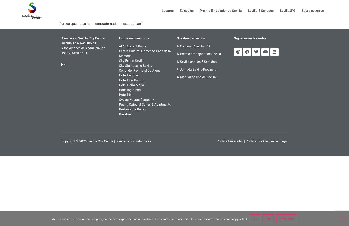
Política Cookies (257, 141)
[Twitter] (256, 52)
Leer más (287, 219)
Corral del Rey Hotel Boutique (139, 70)
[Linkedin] (274, 52)
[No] (342, 218)
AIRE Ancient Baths (132, 46)
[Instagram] (238, 52)
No (268, 219)
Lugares (168, 11)
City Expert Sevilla (131, 61)
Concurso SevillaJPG (195, 46)
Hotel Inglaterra (130, 90)
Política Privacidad (230, 141)
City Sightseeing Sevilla (135, 66)
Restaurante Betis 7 (133, 109)
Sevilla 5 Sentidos (261, 11)
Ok (255, 219)
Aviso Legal (279, 141)
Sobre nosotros (313, 11)
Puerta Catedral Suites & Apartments (145, 104)
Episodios (187, 11)
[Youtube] (265, 52)
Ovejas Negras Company (136, 100)
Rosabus (125, 114)
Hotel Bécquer (129, 75)
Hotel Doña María (131, 85)
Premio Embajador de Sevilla (221, 11)
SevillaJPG (287, 11)
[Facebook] (247, 52)
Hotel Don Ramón (131, 80)
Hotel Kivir (126, 95)
